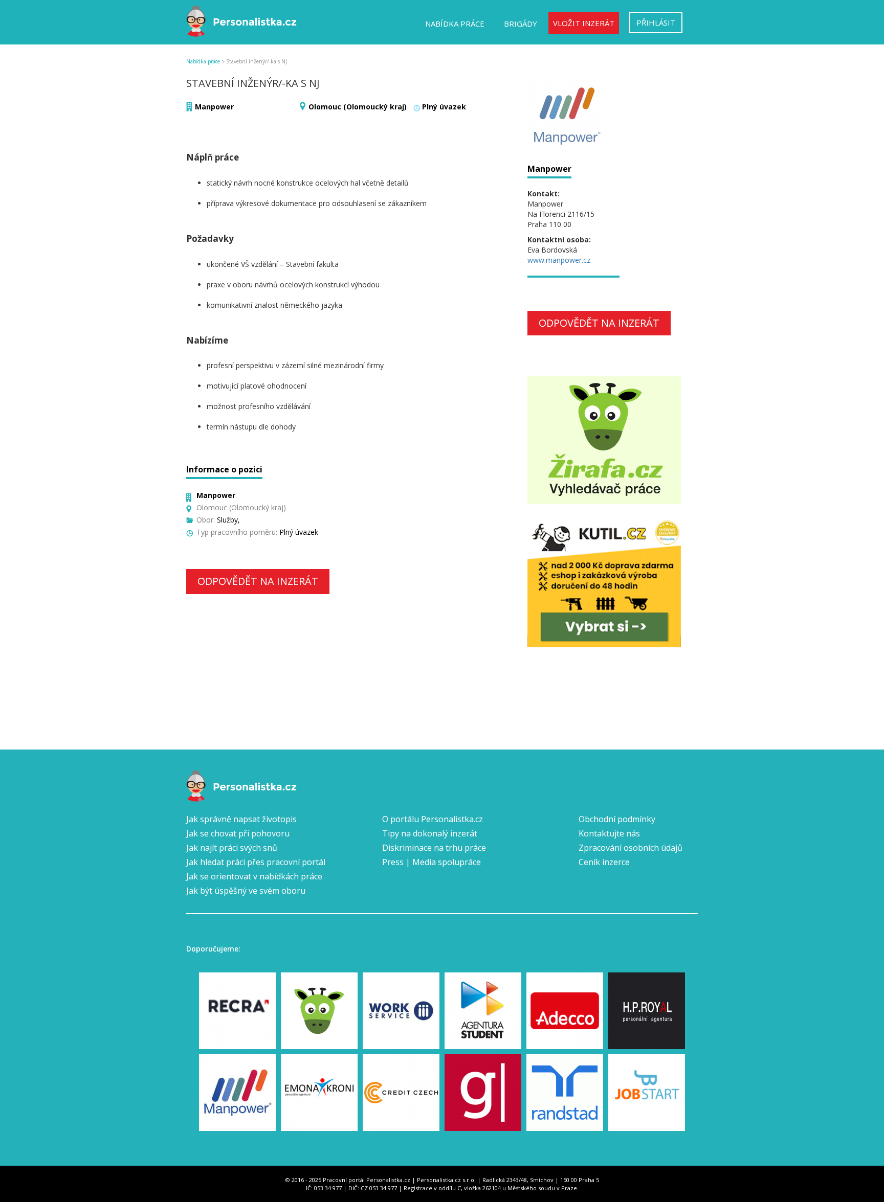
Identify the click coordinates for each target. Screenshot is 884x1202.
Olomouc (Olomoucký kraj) (357, 106)
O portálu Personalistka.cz (432, 819)
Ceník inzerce (604, 862)
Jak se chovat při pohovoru (238, 833)
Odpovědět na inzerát (257, 581)
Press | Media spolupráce (431, 862)
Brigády (520, 23)
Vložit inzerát (583, 23)
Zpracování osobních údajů (630, 847)
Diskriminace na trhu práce (434, 847)
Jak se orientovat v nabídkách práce (254, 876)
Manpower (214, 106)
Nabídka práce (454, 23)
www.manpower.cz (558, 260)
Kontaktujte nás (609, 833)
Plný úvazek (444, 106)
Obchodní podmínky (617, 819)
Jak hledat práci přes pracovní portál (255, 862)
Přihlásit (655, 22)
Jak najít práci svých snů (231, 847)
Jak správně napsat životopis (241, 819)
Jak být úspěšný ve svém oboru (245, 890)
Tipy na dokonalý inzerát (429, 833)
